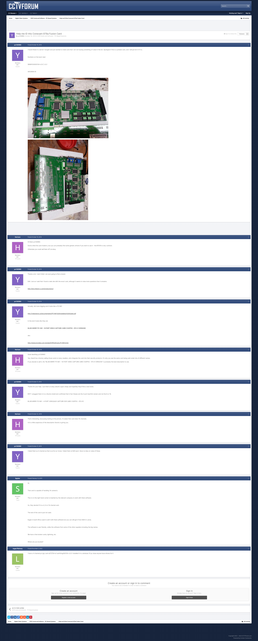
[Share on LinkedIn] (27, 617)
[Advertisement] (129, 25)
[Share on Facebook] (12, 617)
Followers (241, 34)
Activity (23, 13)
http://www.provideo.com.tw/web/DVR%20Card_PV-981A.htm (48, 343)
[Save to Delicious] (18, 617)
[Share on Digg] (15, 617)
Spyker (17, 478)
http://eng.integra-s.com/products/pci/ (40, 289)
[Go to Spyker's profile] (17, 488)
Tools (34, 13)
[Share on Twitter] (8, 617)
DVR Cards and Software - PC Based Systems (52, 36)
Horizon (17, 237)
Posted (35, 45)
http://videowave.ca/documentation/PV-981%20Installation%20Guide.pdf (52, 313)
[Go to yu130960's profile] (12, 35)
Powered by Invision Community (242, 638)
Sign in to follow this (231, 33)
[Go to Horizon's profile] (17, 247)
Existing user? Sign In (235, 13)
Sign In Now (189, 597)
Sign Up (248, 13)
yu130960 (21, 36)
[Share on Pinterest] (30, 617)
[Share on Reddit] (21, 617)
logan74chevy (17, 548)
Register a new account (68, 597)
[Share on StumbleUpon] (24, 617)
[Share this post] (248, 45)
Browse (12, 13)
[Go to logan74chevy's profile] (17, 559)
